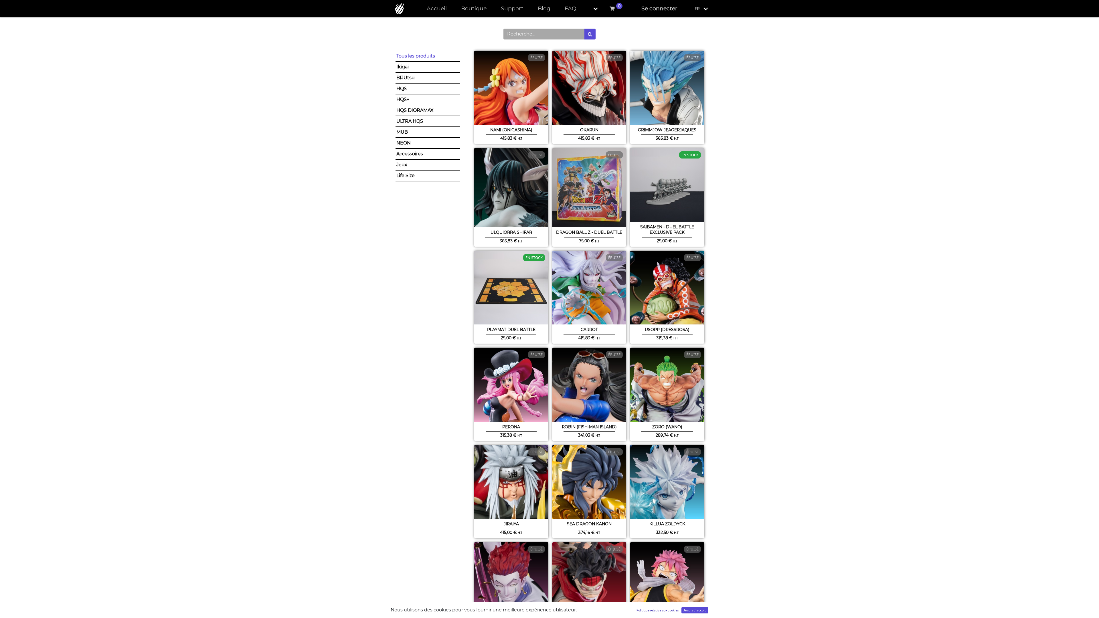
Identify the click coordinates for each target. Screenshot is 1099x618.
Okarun (589, 129)
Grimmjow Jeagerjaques (667, 129)
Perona (511, 426)
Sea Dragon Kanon (589, 523)
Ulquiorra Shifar (511, 232)
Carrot (589, 329)
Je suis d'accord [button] (695, 610)
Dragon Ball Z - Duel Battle (589, 232)
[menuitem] (437, 8)
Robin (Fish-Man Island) (589, 426)
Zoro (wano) (667, 426)
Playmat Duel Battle (511, 329)
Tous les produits (415, 56)
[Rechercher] (590, 34)
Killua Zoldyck (667, 523)
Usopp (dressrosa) (667, 329)
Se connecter (659, 8)
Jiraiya (511, 523)
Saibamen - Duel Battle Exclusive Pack (667, 229)
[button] (591, 8)
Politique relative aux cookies (658, 610)
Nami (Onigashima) (511, 129)
